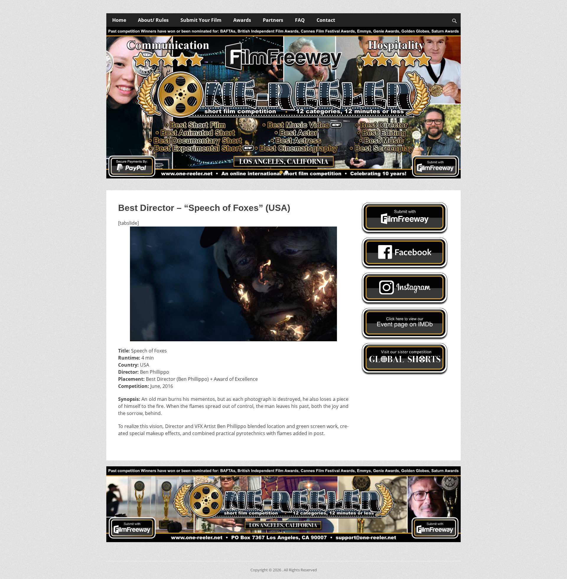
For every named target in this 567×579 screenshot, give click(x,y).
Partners (273, 20)
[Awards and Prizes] (283, 102)
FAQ (300, 20)
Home (119, 20)
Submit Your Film (200, 20)
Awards (242, 20)
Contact (326, 20)
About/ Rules (153, 20)
